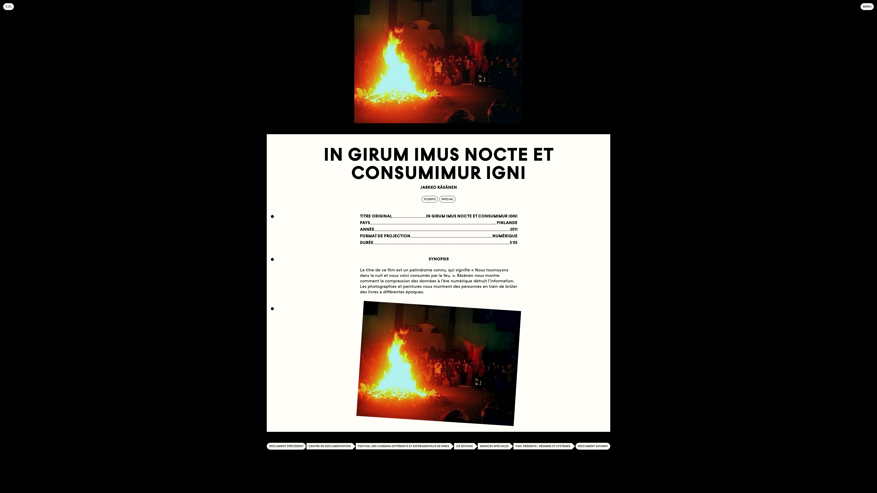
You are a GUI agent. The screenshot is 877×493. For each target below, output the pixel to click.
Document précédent (286, 446)
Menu (867, 6)
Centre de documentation (330, 446)
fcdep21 (430, 199)
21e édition (464, 446)
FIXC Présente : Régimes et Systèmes (542, 446)
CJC (9, 6)
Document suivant (593, 446)
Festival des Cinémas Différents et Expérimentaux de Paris (403, 446)
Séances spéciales (494, 446)
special (447, 199)
